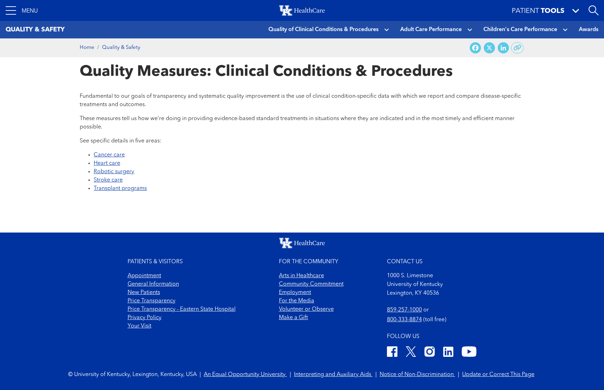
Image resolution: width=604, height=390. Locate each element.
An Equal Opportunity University (245, 374)
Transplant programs (120, 188)
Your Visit (139, 326)
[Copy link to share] (517, 47)
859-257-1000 (404, 310)
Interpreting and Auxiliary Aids (333, 374)
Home (87, 47)
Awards (588, 29)
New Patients (144, 292)
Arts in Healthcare (301, 276)
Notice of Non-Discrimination (417, 374)
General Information (153, 284)
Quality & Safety (121, 47)
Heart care (107, 163)
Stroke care (108, 180)
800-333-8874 (404, 320)
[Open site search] (593, 10)
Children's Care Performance (520, 29)
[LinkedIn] (448, 352)
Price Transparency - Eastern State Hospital (182, 309)
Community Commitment (311, 284)
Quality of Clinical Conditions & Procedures (323, 29)
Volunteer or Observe (306, 309)
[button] (21, 10)
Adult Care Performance (431, 29)
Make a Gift (293, 318)
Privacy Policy (144, 318)
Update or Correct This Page (498, 374)
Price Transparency (151, 301)
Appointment (144, 276)
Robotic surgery (114, 172)
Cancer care (109, 155)
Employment (295, 292)
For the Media (296, 301)
